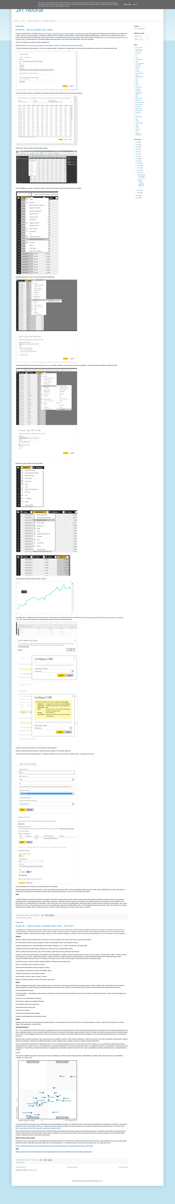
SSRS (137, 127)
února (139, 190)
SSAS (137, 121)
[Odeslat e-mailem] (45, 915)
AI (136, 55)
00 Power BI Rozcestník (139, 50)
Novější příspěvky (21, 1167)
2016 (137, 195)
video (137, 131)
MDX (137, 96)
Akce (137, 57)
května (139, 168)
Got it (135, 4)
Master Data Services (139, 93)
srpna (139, 163)
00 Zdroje (138, 53)
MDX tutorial (139, 98)
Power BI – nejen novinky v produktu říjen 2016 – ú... (140, 183)
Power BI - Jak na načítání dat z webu (34, 29)
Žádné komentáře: (35, 915)
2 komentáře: (34, 1159)
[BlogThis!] (47, 915)
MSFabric (138, 100)
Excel (137, 81)
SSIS (137, 125)
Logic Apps (139, 87)
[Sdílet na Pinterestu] (53, 915)
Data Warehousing (139, 76)
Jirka (137, 85)
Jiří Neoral (29, 9)
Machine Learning (138, 89)
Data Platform (139, 73)
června (139, 165)
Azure (137, 61)
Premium (138, 112)
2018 (137, 158)
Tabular (138, 129)
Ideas (137, 83)
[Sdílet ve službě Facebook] (51, 915)
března (139, 172)
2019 (137, 156)
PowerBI (29, 917)
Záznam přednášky (138, 134)
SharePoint (139, 116)
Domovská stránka (72, 1167)
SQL (137, 119)
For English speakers (48, 21)
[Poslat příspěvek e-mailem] (42, 915)
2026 (137, 142)
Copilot (138, 71)
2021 (137, 151)
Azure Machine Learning (140, 64)
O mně (22, 21)
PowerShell (139, 110)
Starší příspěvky (123, 1167)
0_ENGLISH (139, 47)
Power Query (23, 917)
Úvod (15, 21)
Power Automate (140, 102)
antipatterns (139, 59)
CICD (137, 69)
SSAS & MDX (139, 123)
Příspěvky (139, 36)
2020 (137, 154)
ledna (139, 192)
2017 (137, 161)
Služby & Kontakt (33, 21)
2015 (137, 198)
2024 (137, 147)
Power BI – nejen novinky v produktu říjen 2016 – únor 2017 (45, 926)
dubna (139, 170)
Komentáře (139, 39)
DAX (137, 79)
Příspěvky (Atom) (32, 1170)
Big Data (138, 67)
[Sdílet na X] (49, 915)
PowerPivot (139, 108)
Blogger (100, 1181)
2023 (137, 149)
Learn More (127, 4)
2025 (137, 144)
